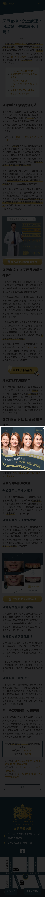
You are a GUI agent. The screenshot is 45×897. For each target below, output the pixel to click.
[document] (22, 448)
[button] (43, 428)
